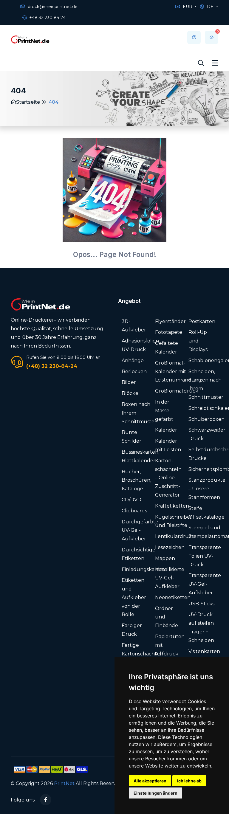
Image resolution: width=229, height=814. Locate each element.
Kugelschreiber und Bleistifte (173, 521)
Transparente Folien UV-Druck (204, 556)
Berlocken (134, 371)
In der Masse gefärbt (164, 410)
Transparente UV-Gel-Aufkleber (204, 584)
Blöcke (130, 393)
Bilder (129, 382)
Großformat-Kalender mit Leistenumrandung (178, 371)
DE (210, 6)
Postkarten (201, 321)
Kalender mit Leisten (168, 445)
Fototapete (168, 332)
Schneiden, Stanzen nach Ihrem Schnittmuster (205, 384)
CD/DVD (131, 500)
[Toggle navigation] (215, 63)
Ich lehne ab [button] (189, 780)
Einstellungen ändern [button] (155, 793)
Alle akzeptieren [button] (150, 780)
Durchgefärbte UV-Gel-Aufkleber (140, 530)
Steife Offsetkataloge (206, 513)
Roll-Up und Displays (198, 340)
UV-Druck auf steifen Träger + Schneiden (201, 627)
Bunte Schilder (131, 437)
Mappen (165, 558)
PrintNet (64, 783)
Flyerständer (170, 321)
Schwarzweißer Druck (206, 434)
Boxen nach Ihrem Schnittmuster (139, 412)
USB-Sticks (201, 604)
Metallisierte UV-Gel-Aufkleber (169, 578)
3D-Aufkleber (134, 326)
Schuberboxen (206, 419)
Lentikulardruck (174, 536)
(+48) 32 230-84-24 (51, 366)
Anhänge (133, 360)
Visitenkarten (204, 651)
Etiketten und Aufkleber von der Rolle (134, 597)
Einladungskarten (143, 569)
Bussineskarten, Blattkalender (140, 456)
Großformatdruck (176, 391)
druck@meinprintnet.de (52, 6)
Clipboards (134, 511)
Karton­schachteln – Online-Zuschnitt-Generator (168, 478)
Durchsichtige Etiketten (138, 554)
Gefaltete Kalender (166, 347)
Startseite (28, 102)
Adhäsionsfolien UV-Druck (140, 345)
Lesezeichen (170, 547)
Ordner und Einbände (166, 617)
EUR (188, 6)
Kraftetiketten (172, 506)
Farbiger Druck (132, 630)
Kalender (166, 430)
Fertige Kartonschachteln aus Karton (143, 653)
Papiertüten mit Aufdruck (170, 645)
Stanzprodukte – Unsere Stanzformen (206, 488)
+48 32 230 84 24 (47, 17)
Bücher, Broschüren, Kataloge (136, 480)
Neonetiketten (173, 597)
